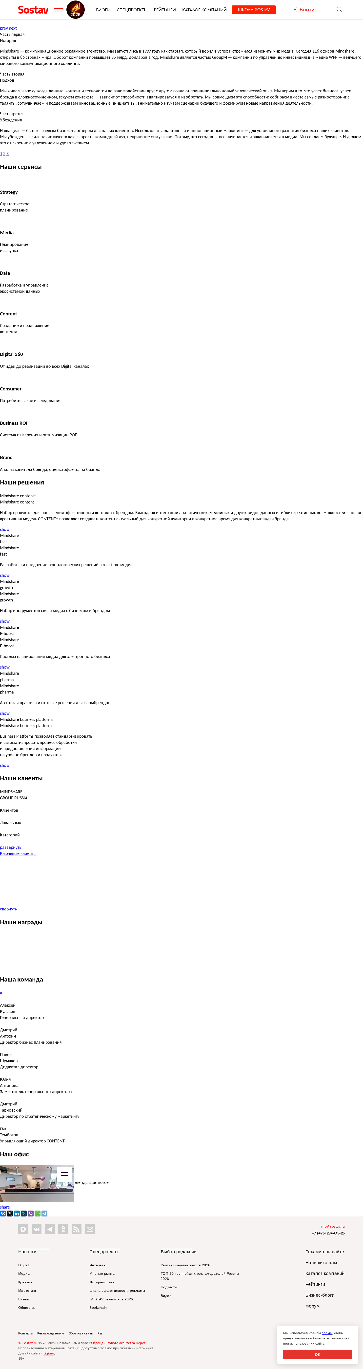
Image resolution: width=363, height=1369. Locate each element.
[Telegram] (44, 1213)
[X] (10, 1213)
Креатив (25, 1282)
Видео (166, 1296)
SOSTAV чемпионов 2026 (111, 1299)
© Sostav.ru (28, 1343)
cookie (327, 1333)
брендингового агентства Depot (119, 1343)
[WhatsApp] (37, 1213)
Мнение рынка (102, 1273)
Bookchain (98, 1308)
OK (318, 1354)
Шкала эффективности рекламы (117, 1290)
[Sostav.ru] (35, 9)
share (5, 1207)
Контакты (25, 1333)
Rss (100, 1333)
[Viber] (31, 1213)
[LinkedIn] (17, 1213)
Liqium (48, 1353)
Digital (23, 1265)
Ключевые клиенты (18, 853)
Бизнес (24, 1299)
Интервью (97, 1265)
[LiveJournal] (24, 1213)
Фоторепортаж (102, 1282)
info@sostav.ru (333, 1227)
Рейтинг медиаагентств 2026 (185, 1265)
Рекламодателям (50, 1333)
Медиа (24, 1273)
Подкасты (169, 1287)
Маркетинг (27, 1290)
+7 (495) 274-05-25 (328, 1233)
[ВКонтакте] (3, 1213)
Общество (27, 1308)
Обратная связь (81, 1333)
